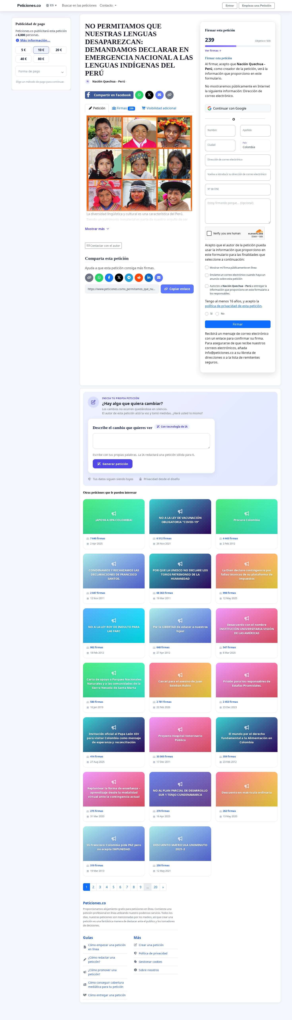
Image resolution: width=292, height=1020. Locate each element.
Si (211, 313)
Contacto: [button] (107, 5)
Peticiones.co (29, 5)
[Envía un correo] (159, 95)
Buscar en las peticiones (79, 5)
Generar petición (115, 464)
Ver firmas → (213, 50)
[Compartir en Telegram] (129, 278)
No (222, 313)
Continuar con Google (229, 108)
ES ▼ (53, 5)
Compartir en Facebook (112, 95)
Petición (98, 108)
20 (155, 887)
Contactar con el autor (105, 245)
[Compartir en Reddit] (139, 278)
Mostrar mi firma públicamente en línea (233, 267)
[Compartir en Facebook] (109, 278)
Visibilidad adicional (161, 108)
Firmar (238, 324)
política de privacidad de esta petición (233, 306)
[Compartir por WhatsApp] (139, 95)
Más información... (34, 40)
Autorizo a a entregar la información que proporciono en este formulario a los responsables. (239, 289)
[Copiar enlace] (169, 95)
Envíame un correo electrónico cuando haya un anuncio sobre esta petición (237, 276)
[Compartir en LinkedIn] (149, 278)
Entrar (230, 5)
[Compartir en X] (149, 95)
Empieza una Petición (256, 5)
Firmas (124, 108)
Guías (88, 937)
